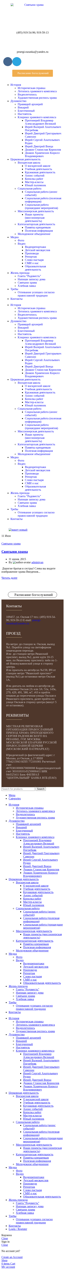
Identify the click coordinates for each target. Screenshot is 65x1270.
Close (4, 1238)
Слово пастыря (34, 259)
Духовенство (18, 101)
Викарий (23, 107)
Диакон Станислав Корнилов (43, 149)
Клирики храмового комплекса (37, 117)
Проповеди (32, 253)
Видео (21, 243)
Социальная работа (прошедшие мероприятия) (41, 206)
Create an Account (12, 1257)
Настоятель (25, 113)
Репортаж (31, 256)
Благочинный (26, 110)
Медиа (14, 237)
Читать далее (9, 577)
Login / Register (18, 1229)
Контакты (16, 298)
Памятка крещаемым (38, 227)
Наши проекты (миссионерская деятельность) (34, 217)
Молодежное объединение (34, 233)
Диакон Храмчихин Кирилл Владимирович (42, 154)
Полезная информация (39, 230)
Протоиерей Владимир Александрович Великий (40, 122)
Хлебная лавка (27, 285)
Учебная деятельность (38, 169)
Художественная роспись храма (37, 97)
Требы (14, 289)
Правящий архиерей (30, 104)
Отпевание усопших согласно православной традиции (36, 294)
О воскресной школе (37, 165)
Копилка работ (34, 178)
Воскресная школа (29, 162)
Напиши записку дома (31, 279)
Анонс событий (34, 175)
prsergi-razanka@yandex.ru (23, 622)
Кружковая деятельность (40, 172)
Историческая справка (31, 88)
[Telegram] (16, 61)
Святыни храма (27, 282)
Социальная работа (29, 188)
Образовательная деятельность (35, 268)
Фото (21, 240)
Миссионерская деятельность (36, 211)
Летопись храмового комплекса (37, 91)
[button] (32, 73)
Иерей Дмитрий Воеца (39, 146)
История (15, 84)
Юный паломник (35, 185)
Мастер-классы (34, 182)
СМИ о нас (32, 263)
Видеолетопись (27, 94)
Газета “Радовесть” (29, 276)
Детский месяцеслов (37, 250)
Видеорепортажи (35, 246)
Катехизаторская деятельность (36, 224)
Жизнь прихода (19, 272)
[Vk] (7, 61)
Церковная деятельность (25, 159)
